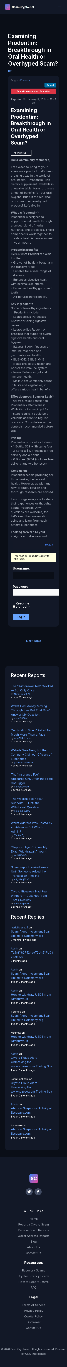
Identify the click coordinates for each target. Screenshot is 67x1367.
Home (33, 1219)
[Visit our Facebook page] (38, 1191)
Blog (34, 1241)
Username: (21, 568)
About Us (33, 1247)
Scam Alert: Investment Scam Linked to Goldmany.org (31, 934)
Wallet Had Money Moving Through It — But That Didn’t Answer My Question (31, 710)
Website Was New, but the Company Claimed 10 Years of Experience (31, 754)
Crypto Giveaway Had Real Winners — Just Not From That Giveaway (29, 896)
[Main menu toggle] (59, 7)
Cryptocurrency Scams (33, 1276)
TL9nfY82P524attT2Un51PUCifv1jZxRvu (32, 955)
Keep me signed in (23, 605)
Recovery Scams (33, 1270)
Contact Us (33, 1253)
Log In (21, 617)
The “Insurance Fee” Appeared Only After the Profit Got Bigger (32, 779)
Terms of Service (33, 1305)
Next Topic (33, 640)
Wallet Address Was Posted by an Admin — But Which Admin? (31, 827)
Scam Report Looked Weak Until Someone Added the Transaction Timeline (29, 871)
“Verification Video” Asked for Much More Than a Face (31, 732)
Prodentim (25, 80)
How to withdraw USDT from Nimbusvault (31, 997)
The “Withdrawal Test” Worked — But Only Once (32, 688)
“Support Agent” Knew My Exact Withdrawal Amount (29, 849)
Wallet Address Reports (33, 1236)
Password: (21, 586)
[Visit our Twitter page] (29, 1191)
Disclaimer (34, 1322)
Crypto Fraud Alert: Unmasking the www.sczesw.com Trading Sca (31, 1062)
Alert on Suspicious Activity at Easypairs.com (31, 1110)
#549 (49, 545)
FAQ (33, 1287)
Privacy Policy (33, 1310)
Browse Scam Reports (33, 1230)
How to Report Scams (33, 1282)
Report (50, 85)
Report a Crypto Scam (33, 1224)
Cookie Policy (33, 1316)
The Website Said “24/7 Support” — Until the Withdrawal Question (27, 803)
